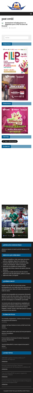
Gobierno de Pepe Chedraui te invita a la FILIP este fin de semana (16, 326)
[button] (31, 13)
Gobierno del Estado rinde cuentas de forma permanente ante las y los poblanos (16, 332)
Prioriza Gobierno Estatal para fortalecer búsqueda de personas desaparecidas (15, 339)
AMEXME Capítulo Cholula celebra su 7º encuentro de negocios (13, 358)
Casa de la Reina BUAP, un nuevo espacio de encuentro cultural (15, 345)
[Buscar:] (16, 37)
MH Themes (27, 391)
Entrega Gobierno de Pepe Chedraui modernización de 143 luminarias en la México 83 (16, 366)
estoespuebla (13, 28)
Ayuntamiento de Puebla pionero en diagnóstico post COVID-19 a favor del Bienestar (14, 24)
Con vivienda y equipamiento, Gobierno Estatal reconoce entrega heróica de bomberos (16, 319)
